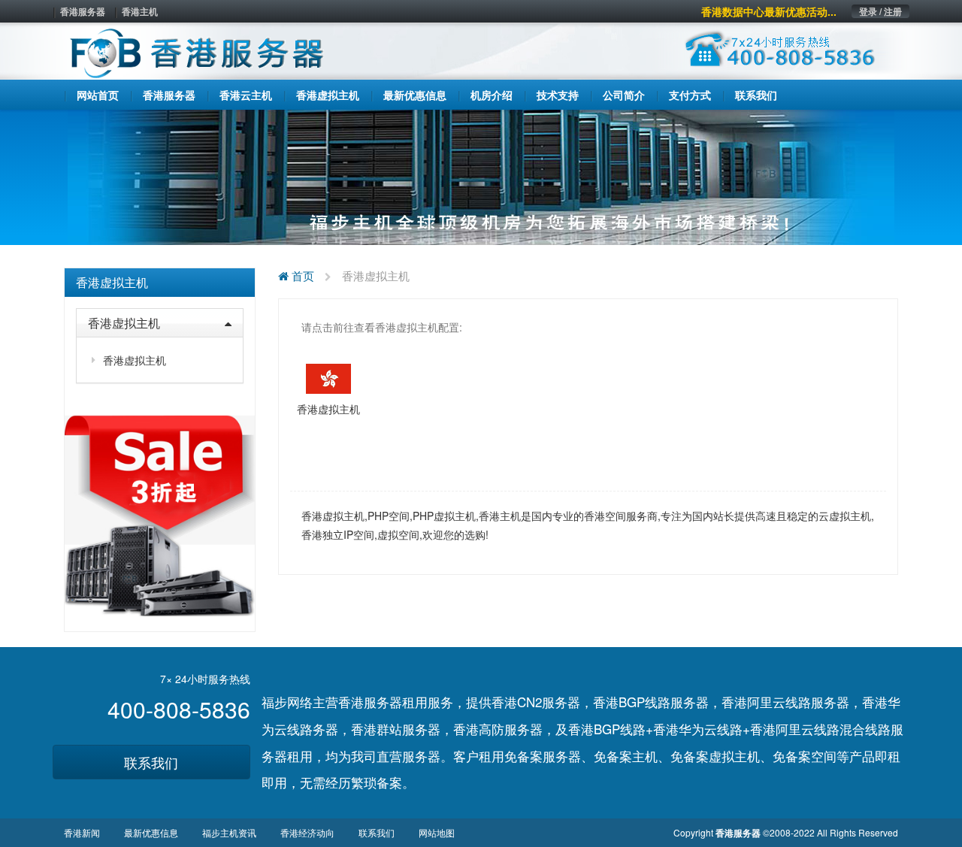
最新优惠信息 (151, 832)
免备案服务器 (542, 755)
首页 (301, 275)
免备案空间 (804, 755)
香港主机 (140, 11)
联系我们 (151, 762)
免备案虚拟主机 (715, 755)
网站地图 (437, 832)
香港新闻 (82, 832)
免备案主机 (626, 755)
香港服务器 (82, 11)
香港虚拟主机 (112, 282)
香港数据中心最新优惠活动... (768, 11)
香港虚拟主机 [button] (124, 322)
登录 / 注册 (880, 11)
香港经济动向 (307, 832)
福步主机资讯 (229, 832)
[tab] (160, 282)
